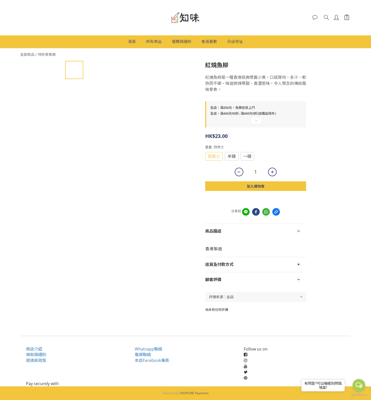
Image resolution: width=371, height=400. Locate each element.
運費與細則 (182, 41)
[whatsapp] (266, 212)
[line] (246, 212)
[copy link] (276, 212)
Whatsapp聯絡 (148, 349)
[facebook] (256, 212)
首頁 (132, 41)
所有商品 (154, 41)
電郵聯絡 (143, 354)
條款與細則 (36, 354)
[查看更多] (255, 122)
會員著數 (209, 41)
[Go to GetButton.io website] (359, 394)
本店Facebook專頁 (152, 360)
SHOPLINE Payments (194, 393)
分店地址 (235, 41)
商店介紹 (34, 349)
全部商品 (27, 54)
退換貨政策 (36, 360)
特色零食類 (47, 54)
